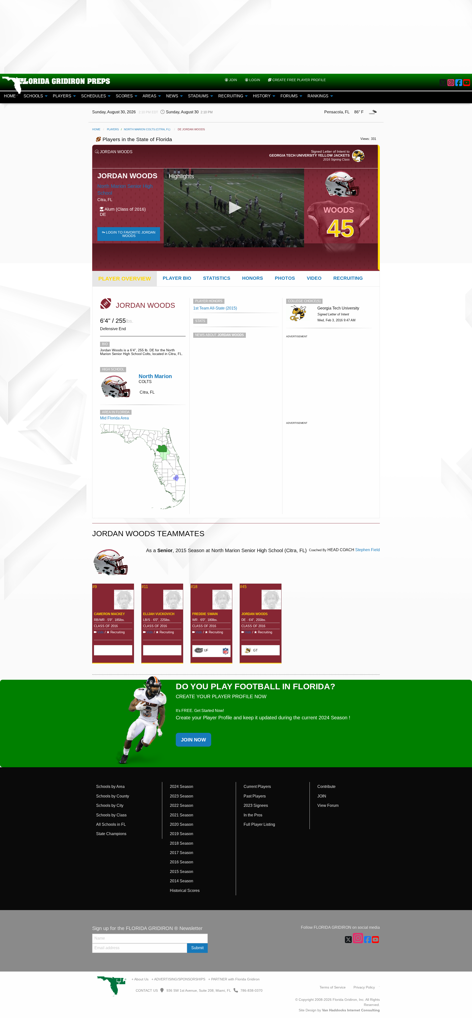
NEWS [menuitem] (172, 96)
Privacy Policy (364, 987)
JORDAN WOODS (254, 614)
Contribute (326, 786)
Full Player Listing (259, 824)
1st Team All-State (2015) (215, 308)
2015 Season (181, 872)
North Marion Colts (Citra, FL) (147, 129)
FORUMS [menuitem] (289, 96)
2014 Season (181, 881)
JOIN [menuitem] (232, 80)
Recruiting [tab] (348, 278)
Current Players (257, 786)
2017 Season (181, 853)
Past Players (255, 796)
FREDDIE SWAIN (205, 614)
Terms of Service (333, 987)
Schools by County (112, 796)
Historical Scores (185, 890)
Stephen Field (367, 550)
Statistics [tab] (216, 278)
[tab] (124, 278)
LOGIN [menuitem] (254, 80)
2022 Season (181, 805)
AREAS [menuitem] (149, 96)
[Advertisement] (236, 36)
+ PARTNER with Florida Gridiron (234, 979)
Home (96, 129)
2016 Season (181, 862)
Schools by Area (110, 786)
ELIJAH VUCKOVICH (158, 614)
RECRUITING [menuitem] (230, 96)
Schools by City (109, 805)
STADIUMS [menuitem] (198, 96)
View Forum (328, 805)
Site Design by (339, 1010)
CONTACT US (146, 990)
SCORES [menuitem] (124, 96)
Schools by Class (111, 815)
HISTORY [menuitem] (262, 96)
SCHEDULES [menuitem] (93, 96)
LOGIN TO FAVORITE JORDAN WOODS (130, 234)
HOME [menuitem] (10, 96)
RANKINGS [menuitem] (318, 96)
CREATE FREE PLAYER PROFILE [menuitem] (298, 80)
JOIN (321, 796)
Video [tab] (314, 278)
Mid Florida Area (114, 418)
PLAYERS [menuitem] (62, 96)
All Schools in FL (111, 824)
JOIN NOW (193, 739)
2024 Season (181, 786)
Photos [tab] (285, 278)
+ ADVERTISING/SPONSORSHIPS (178, 979)
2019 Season (181, 834)
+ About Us (140, 979)
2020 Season (181, 824)
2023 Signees (256, 805)
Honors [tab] (252, 278)
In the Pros (253, 815)
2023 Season (181, 796)
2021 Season (181, 815)
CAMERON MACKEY (109, 614)
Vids (100, 632)
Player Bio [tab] (177, 278)
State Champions (111, 834)
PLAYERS (113, 129)
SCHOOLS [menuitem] (33, 96)
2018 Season (181, 843)
